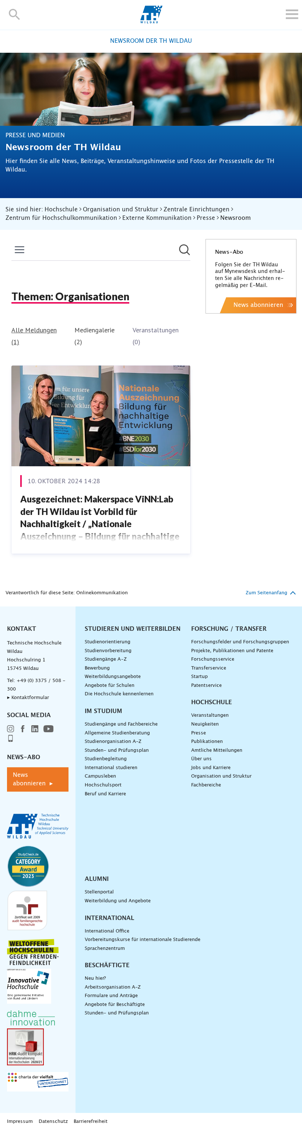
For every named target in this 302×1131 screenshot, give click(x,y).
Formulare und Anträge (111, 995)
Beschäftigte (107, 965)
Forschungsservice (212, 659)
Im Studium (103, 711)
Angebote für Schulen (109, 685)
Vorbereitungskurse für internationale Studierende (142, 939)
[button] (15, 14)
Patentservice (206, 685)
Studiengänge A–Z (106, 659)
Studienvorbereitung (108, 650)
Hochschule (211, 702)
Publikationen (207, 741)
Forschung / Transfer (229, 629)
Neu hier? (95, 978)
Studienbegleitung (106, 759)
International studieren (111, 767)
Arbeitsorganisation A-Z (113, 987)
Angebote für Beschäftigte (115, 1004)
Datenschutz (53, 1121)
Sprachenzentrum (105, 948)
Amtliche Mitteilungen (216, 750)
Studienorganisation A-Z (113, 741)
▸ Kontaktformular (28, 697)
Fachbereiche (206, 785)
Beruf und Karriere (105, 794)
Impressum (20, 1121)
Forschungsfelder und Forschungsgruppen (240, 642)
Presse (198, 733)
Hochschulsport (103, 785)
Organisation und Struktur (221, 776)
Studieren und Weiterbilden (132, 629)
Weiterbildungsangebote (113, 676)
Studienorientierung (107, 642)
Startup (199, 676)
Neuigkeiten (205, 724)
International (109, 918)
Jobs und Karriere (211, 767)
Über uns (201, 759)
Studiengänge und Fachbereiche (121, 724)
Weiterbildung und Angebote (118, 901)
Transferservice (208, 668)
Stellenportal (99, 892)
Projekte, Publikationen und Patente (232, 650)
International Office (107, 931)
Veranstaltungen (210, 715)
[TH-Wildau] (151, 21)
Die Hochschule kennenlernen (119, 694)
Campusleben (100, 776)
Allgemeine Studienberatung (117, 733)
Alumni (97, 879)
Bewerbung (97, 668)
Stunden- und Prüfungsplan (117, 750)
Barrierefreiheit (91, 1121)
